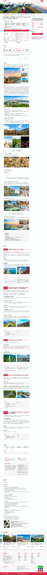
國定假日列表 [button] (6, 42)
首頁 (3, 14)
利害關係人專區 (19, 556)
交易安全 (32, 559)
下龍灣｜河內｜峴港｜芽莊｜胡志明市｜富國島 (22, 14)
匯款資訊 (32, 560)
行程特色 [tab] (7, 58)
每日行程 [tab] (14, 58)
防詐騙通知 (25, 560)
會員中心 (38, 556)
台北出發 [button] (9, 14)
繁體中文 (41, 573)
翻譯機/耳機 (25, 556)
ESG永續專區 (19, 560)
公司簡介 (19, 554)
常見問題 (32, 554)
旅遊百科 (25, 557)
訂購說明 (32, 555)
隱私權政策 (32, 557)
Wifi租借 (25, 555)
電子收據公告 (32, 556)
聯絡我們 (19, 558)
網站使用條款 (32, 558)
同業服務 (38, 554)
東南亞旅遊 (12, 14)
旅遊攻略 (25, 558)
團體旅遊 (6, 14)
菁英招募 (19, 555)
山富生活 (19, 559)
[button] (22, 550)
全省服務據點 (19, 557)
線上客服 (41, 566)
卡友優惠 (25, 559)
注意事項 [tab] (27, 58)
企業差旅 (38, 555)
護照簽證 (25, 554)
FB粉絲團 (40, 568)
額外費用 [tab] (20, 58)
